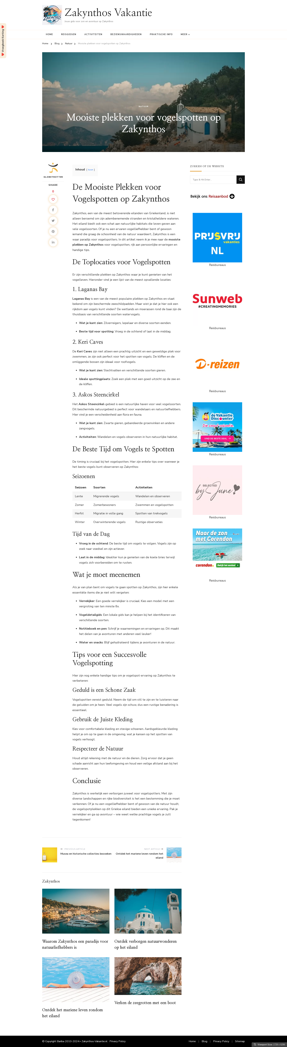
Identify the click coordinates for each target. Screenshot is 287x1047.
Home (49, 34)
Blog (204, 1041)
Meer (184, 34)
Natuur (143, 106)
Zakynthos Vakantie (108, 13)
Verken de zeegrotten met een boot (145, 1003)
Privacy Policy (117, 1041)
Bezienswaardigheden (126, 34)
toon (90, 169)
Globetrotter (53, 177)
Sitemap (240, 1041)
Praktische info (161, 34)
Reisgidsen (68, 34)
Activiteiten (93, 34)
